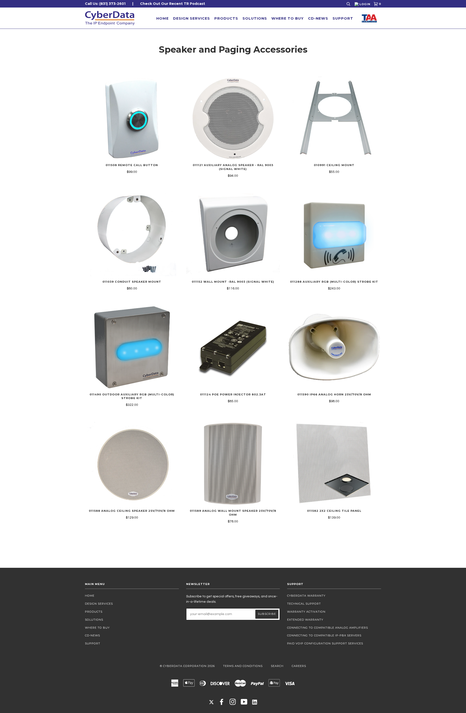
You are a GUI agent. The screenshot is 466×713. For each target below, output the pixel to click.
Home (162, 18)
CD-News (318, 18)
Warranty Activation (306, 611)
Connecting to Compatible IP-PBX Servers (324, 635)
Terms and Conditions (243, 666)
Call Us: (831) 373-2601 (105, 3)
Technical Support (304, 603)
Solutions (254, 18)
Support (343, 18)
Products (226, 18)
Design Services (191, 18)
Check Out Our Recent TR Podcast (172, 3)
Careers (299, 666)
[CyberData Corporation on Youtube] (244, 703)
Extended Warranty (305, 619)
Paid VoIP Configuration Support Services (325, 643)
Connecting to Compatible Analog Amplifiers (327, 627)
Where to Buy (287, 18)
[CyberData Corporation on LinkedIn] (254, 702)
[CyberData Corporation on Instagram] (233, 703)
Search (277, 666)
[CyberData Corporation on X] (211, 702)
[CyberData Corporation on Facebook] (221, 703)
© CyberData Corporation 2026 (187, 666)
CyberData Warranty (306, 595)
